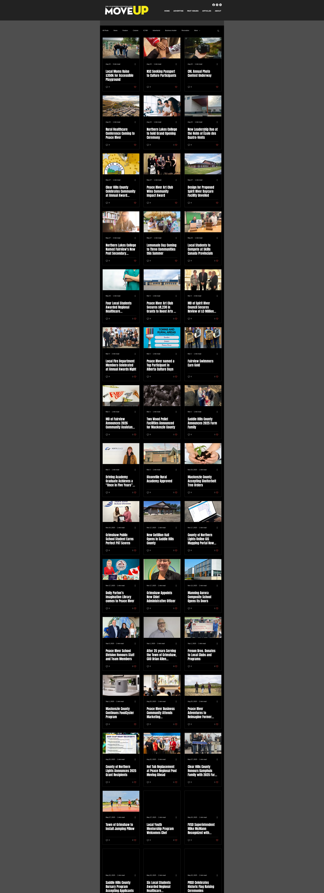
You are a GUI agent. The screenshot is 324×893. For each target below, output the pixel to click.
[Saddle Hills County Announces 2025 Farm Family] (203, 395)
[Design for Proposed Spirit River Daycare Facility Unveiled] (203, 163)
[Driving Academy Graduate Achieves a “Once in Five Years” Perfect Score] (121, 453)
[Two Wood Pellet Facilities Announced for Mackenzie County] (162, 395)
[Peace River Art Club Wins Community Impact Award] (162, 163)
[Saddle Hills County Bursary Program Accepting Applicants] (121, 859)
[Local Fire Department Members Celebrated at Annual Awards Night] (121, 337)
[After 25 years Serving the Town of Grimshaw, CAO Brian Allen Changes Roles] (162, 627)
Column (135, 30)
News (115, 30)
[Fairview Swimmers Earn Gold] (203, 337)
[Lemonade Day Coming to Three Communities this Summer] (162, 221)
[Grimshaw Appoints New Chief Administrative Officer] (162, 569)
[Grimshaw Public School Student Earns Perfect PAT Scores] (121, 511)
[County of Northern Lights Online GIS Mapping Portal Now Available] (203, 511)
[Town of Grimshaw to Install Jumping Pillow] (121, 801)
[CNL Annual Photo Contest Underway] (203, 48)
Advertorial (156, 30)
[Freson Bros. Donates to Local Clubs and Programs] (203, 627)
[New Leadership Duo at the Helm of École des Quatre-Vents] (203, 106)
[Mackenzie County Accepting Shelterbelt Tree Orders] (203, 453)
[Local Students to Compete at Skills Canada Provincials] (203, 221)
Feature (125, 30)
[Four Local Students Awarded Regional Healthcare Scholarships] (121, 279)
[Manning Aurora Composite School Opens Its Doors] (203, 569)
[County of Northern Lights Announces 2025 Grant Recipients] (121, 743)
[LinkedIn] (220, 5)
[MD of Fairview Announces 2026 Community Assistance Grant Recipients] (121, 395)
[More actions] (135, 64)
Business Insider (171, 30)
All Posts (105, 30)
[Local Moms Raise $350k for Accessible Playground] (121, 48)
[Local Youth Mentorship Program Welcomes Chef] (162, 801)
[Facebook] (213, 5)
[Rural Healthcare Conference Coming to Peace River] (121, 106)
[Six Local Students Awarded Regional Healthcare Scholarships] (162, 859)
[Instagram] (217, 5)
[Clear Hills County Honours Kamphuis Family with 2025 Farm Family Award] (203, 743)
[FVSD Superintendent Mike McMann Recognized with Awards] (203, 801)
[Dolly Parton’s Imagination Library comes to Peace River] (121, 569)
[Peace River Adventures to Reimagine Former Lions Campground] (203, 685)
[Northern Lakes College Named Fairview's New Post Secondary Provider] (121, 221)
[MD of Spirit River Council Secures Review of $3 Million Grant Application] (203, 279)
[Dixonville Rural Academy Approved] (162, 453)
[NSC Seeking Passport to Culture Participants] (162, 48)
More (196, 30)
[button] (218, 31)
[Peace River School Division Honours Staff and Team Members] (121, 627)
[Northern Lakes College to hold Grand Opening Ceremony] (162, 106)
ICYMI (145, 30)
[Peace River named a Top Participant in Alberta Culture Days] (162, 337)
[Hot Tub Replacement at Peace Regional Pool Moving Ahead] (162, 743)
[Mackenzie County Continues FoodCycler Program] (121, 685)
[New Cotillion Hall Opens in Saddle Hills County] (162, 511)
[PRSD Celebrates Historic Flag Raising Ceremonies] (203, 859)
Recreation (185, 30)
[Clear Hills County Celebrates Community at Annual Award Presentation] (121, 163)
